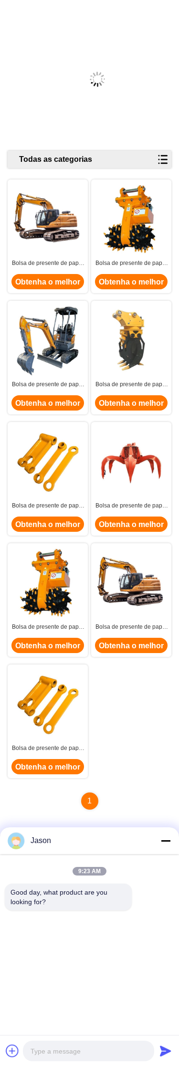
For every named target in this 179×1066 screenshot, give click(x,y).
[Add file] (12, 1050)
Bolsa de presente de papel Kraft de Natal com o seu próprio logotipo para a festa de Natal (48, 263)
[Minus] (165, 840)
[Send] (165, 1050)
